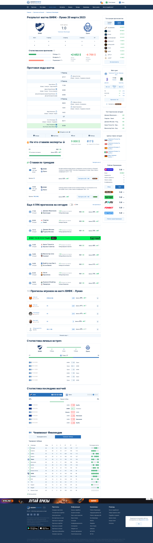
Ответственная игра (76, 534)
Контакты (111, 523)
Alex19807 (35, 320)
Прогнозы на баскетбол (58, 531)
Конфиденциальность (76, 523)
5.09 (73, 329)
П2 (121, 87)
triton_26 (35, 297)
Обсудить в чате (63, 132)
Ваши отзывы (74, 518)
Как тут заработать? (114, 510)
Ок (139, 523)
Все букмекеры (94, 518)
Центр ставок (52, 7)
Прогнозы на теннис (57, 528)
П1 (108, 87)
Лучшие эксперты (75, 512)
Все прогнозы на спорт (58, 518)
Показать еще (63, 335)
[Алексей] (30, 321)
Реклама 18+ (85, 10)
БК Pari (92, 534)
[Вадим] (30, 313)
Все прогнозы (96, 204)
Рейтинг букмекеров (95, 510)
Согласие (73, 520)
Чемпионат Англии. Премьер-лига (114, 143)
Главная (29, 12)
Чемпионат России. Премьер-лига (114, 139)
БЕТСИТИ (92, 531)
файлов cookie (144, 519)
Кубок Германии (112, 155)
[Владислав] (30, 329)
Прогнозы (33, 7)
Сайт (119, 187)
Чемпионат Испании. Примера (114, 147)
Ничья (114, 86)
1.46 (123, 93)
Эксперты (62, 7)
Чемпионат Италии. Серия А (114, 151)
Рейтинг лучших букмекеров (114, 219)
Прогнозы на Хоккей (38, 12)
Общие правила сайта (114, 512)
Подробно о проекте (114, 515)
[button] (101, 2)
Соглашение (74, 526)
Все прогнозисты (114, 62)
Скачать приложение (76, 531)
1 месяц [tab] (109, 23)
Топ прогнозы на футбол (58, 512)
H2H (74, 135)
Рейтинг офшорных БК (95, 515)
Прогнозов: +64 (114, 99)
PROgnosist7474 (37, 328)
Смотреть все (96, 162)
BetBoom (92, 528)
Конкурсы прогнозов (57, 510)
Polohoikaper (36, 312)
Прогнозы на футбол (57, 523)
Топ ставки (43, 7)
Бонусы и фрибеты (75, 510)
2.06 (123, 91)
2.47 (73, 306)
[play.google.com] (32, 528)
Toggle (71, 205)
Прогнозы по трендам (57, 520)
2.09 (73, 298)
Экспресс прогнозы (57, 534)
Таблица (92, 135)
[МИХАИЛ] (30, 298)
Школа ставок (112, 518)
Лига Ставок (93, 526)
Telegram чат (74, 528)
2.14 (73, 313)
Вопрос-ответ (112, 520)
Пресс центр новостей (76, 515)
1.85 (123, 95)
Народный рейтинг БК (95, 512)
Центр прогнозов (56, 515)
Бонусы (70, 7)
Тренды (78, 7)
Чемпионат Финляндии (52, 12)
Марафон (92, 523)
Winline (92, 520)
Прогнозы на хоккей (57, 526)
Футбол (110, 140)
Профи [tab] (119, 23)
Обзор (109, 187)
